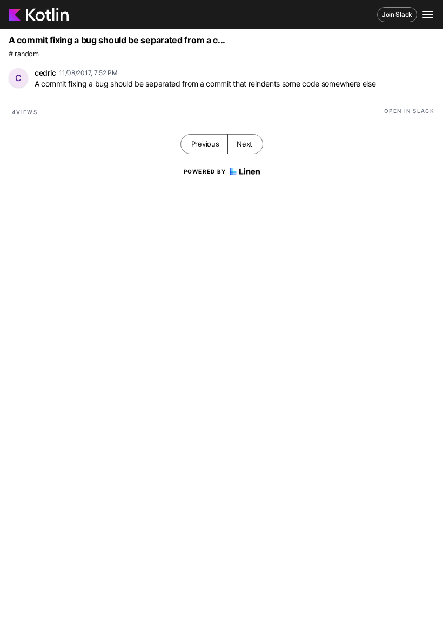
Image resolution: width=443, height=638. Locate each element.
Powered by (205, 171)
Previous (205, 143)
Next (244, 143)
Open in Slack (409, 111)
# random (24, 54)
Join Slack (397, 14)
